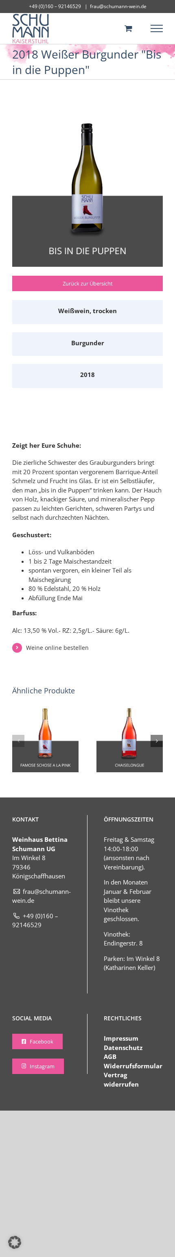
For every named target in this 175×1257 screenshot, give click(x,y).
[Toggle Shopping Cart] (128, 28)
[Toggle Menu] (157, 28)
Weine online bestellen (57, 647)
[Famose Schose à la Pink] (45, 712)
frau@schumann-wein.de (118, 6)
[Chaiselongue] (129, 712)
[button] (18, 741)
